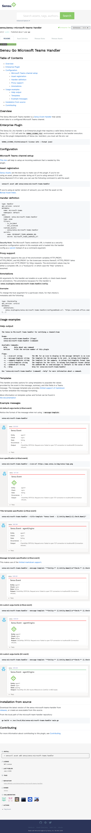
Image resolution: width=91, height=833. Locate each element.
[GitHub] (41, 823)
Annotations (16, 86)
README (7, 38)
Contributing (11, 105)
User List (53, 827)
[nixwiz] (37, 800)
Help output (16, 92)
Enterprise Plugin (13, 67)
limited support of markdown (52, 388)
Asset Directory (42, 827)
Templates (15, 95)
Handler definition (18, 80)
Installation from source (15, 102)
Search (67, 15)
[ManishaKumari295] (5, 800)
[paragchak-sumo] (11, 800)
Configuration (11, 70)
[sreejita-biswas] (31, 800)
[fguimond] (18, 800)
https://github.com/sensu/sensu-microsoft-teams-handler (23, 783)
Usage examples (12, 89)
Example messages (19, 99)
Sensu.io (31, 827)
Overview (9, 64)
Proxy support (17, 83)
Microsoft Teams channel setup (24, 73)
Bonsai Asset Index (8, 192)
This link (3, 160)
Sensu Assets (5, 173)
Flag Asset (7, 809)
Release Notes (40, 38)
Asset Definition (22, 38)
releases (3, 710)
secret (12, 248)
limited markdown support (30, 562)
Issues (60, 827)
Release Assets (57, 38)
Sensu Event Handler (42, 117)
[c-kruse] (24, 800)
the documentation (8, 398)
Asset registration (18, 76)
